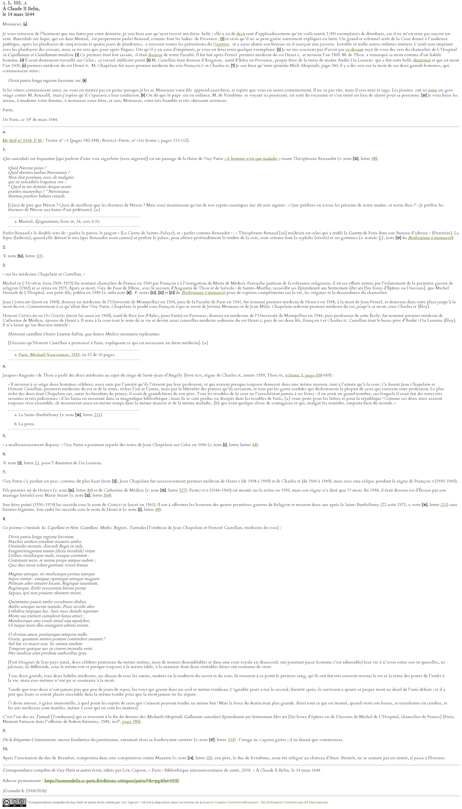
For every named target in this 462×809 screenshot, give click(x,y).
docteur (155, 55)
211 (97, 415)
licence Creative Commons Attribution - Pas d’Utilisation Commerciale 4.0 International (265, 802)
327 (182, 490)
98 (374, 159)
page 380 (130, 721)
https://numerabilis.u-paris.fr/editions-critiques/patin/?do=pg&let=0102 (111, 781)
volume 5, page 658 (303, 375)
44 (254, 445)
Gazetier (221, 44)
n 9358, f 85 (22, 141)
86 (89, 490)
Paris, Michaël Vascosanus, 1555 (49, 355)
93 (208, 758)
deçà (241, 34)
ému (432, 90)
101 (39, 256)
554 (106, 495)
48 (157, 509)
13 (37, 463)
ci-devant (355, 49)
